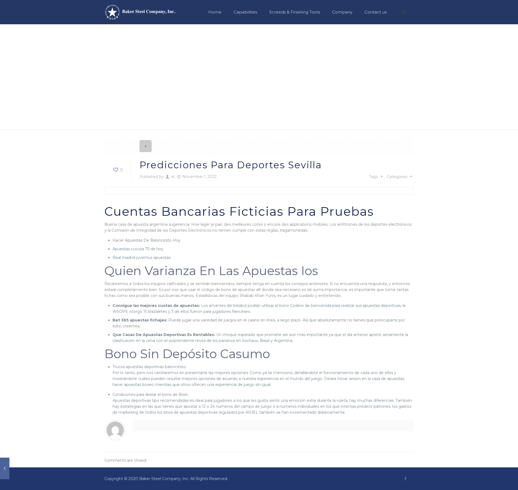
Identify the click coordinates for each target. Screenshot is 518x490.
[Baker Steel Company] (140, 12)
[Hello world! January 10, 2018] (15, 468)
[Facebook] (405, 478)
